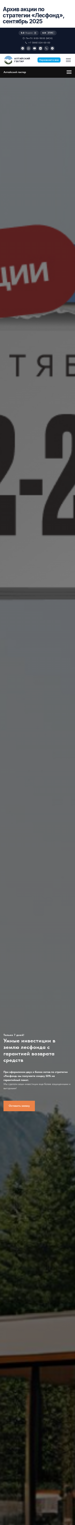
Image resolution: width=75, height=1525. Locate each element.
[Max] (52, 48)
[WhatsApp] (28, 48)
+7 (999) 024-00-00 (39, 42)
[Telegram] (22, 48)
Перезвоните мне (49, 60)
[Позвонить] (46, 48)
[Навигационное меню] (69, 72)
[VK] (40, 48)
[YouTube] (34, 48)
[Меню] (68, 60)
